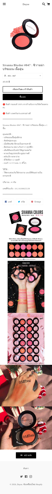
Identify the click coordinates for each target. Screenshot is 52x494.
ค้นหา (26, 468)
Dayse (26, 4)
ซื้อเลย (23, 97)
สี (5, 76)
